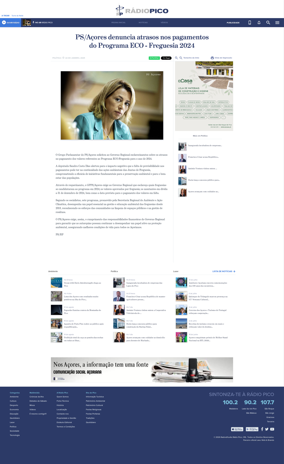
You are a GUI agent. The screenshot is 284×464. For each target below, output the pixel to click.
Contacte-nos (63, 414)
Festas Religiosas (93, 409)
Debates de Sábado (38, 401)
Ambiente (14, 397)
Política (13, 426)
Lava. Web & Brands (265, 440)
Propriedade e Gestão (66, 418)
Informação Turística (95, 397)
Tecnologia (15, 435)
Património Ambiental (95, 401)
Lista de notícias (224, 271)
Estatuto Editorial (64, 422)
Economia (14, 409)
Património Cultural (94, 405)
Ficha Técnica (63, 401)
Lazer (12, 422)
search (268, 22)
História (60, 405)
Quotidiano (15, 418)
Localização (62, 409)
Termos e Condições (66, 426)
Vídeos (33, 409)
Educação (14, 414)
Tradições (90, 418)
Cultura (13, 401)
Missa (32, 405)
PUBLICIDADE (233, 23)
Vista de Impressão (221, 58)
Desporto (14, 405)
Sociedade (14, 431)
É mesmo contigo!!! (38, 414)
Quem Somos (63, 397)
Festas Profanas (93, 414)
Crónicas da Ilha (37, 397)
